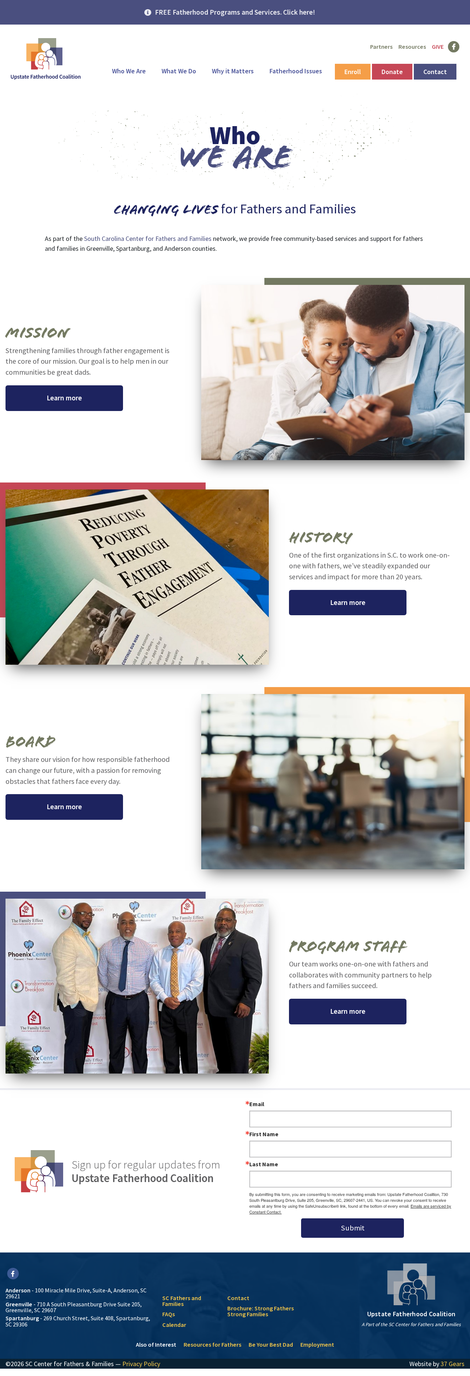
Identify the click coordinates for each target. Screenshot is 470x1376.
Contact (435, 71)
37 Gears (452, 1364)
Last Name (263, 1164)
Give (438, 46)
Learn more (64, 397)
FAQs (168, 1314)
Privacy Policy (141, 1364)
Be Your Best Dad (271, 1344)
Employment (317, 1344)
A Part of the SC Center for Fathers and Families (411, 1324)
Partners (381, 46)
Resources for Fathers (212, 1344)
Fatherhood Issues (296, 71)
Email (256, 1104)
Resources (412, 46)
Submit (353, 1228)
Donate (392, 71)
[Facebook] (13, 1273)
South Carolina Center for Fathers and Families (148, 238)
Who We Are (129, 71)
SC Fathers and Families (181, 1300)
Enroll (352, 71)
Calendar (174, 1324)
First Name (263, 1134)
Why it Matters (233, 71)
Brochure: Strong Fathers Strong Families (260, 1311)
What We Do (179, 71)
